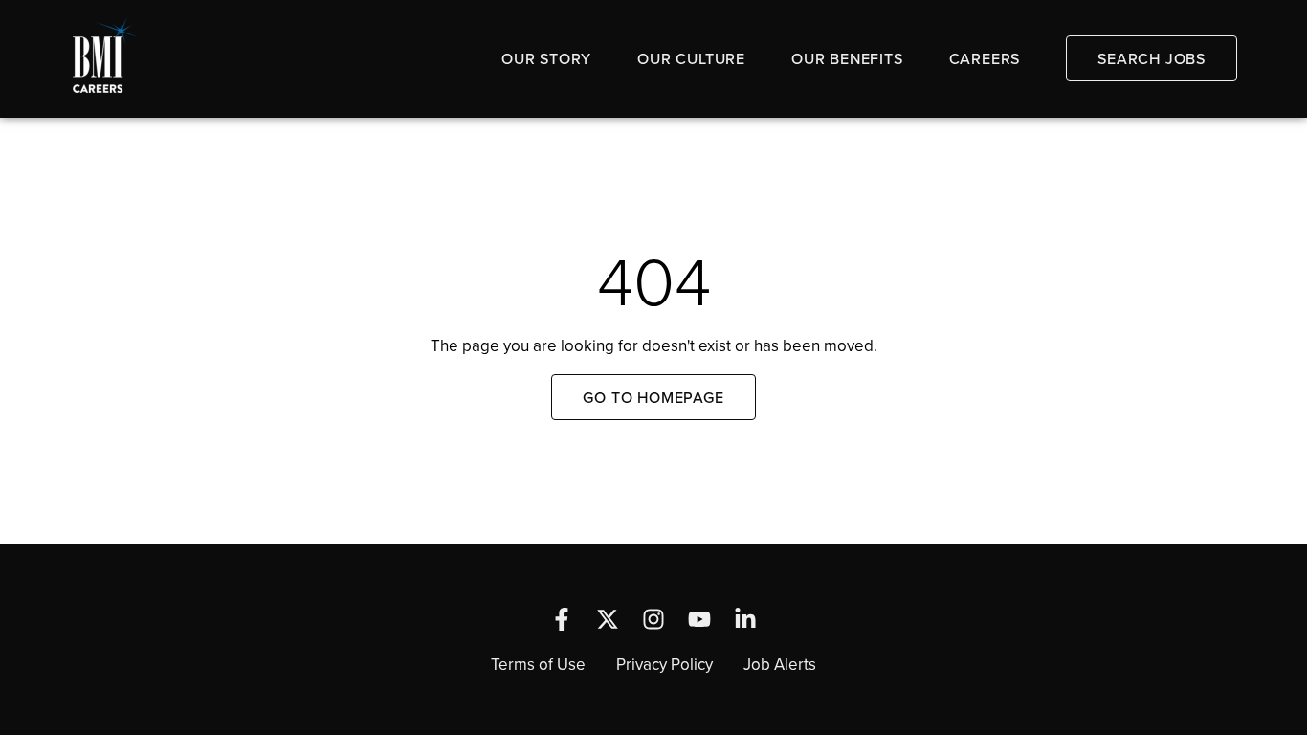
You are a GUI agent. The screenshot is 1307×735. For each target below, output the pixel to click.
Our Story (546, 58)
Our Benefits (847, 58)
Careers (985, 58)
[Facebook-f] (561, 619)
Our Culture (691, 58)
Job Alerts (779, 664)
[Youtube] (699, 619)
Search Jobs (1151, 58)
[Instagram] (653, 619)
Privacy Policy (664, 664)
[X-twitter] (607, 619)
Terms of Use (538, 664)
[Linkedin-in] (745, 619)
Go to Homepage (653, 397)
